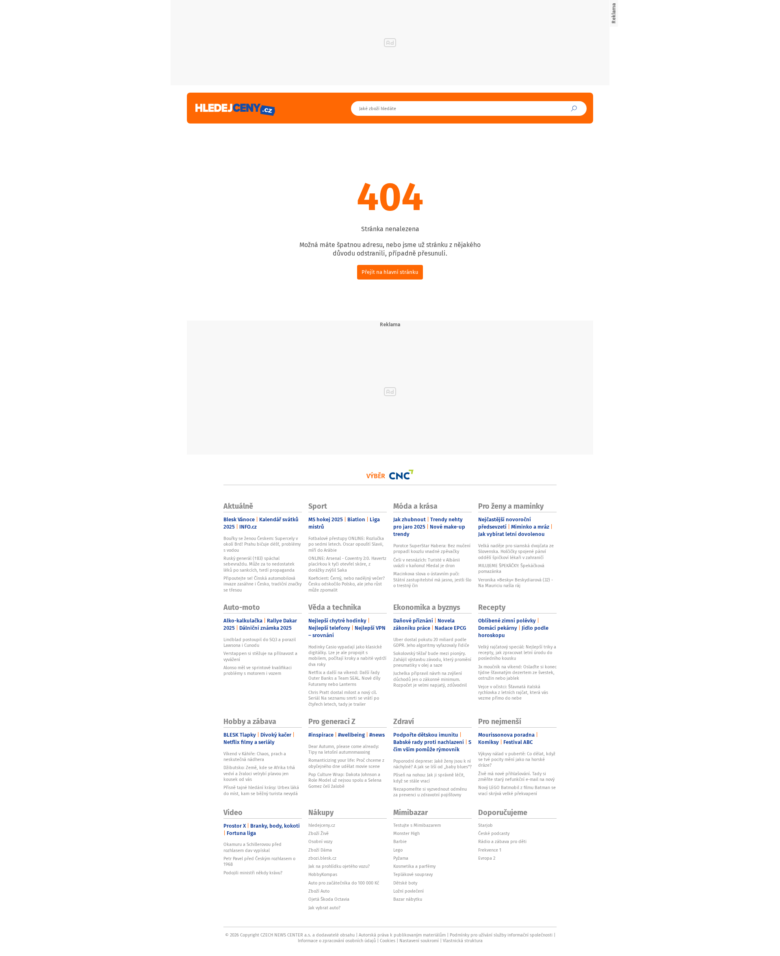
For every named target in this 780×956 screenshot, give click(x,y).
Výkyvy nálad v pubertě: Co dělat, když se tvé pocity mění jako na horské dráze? (516, 759)
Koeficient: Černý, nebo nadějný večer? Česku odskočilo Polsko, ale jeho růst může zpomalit (346, 584)
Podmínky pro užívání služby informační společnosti (501, 935)
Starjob (485, 825)
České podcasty (493, 833)
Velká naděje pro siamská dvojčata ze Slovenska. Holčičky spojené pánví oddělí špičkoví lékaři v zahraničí (516, 551)
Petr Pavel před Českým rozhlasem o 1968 (259, 861)
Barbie (400, 841)
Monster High (406, 833)
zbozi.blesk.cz (322, 858)
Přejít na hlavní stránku (390, 272)
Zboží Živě (318, 833)
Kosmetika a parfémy (414, 866)
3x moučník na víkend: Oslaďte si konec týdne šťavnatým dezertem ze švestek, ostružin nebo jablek (517, 672)
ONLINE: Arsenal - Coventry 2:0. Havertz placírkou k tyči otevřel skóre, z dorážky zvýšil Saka (347, 564)
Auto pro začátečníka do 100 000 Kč (343, 883)
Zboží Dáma (320, 850)
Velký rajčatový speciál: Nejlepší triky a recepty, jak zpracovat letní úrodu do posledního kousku (517, 653)
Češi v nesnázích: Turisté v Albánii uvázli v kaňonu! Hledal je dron (426, 563)
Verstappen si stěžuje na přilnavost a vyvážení (260, 656)
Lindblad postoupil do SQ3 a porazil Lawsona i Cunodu (259, 642)
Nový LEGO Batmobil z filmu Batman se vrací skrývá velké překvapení (517, 790)
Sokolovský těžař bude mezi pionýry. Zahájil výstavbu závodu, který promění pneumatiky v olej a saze (432, 659)
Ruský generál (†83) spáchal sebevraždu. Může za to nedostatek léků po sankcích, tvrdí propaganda (259, 564)
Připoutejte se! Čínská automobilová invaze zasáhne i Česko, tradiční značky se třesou (262, 584)
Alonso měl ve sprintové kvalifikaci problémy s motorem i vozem (257, 670)
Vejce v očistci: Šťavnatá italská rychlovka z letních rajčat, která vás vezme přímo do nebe (513, 692)
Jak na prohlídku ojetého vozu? (339, 866)
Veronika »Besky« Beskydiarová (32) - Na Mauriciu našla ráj (515, 583)
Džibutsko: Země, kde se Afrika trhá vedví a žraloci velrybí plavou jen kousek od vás (259, 773)
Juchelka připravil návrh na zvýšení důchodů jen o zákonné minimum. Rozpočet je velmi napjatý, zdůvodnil (430, 679)
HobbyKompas (322, 874)
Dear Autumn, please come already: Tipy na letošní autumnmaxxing (343, 749)
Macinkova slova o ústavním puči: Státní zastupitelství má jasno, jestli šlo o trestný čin (432, 579)
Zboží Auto (318, 891)
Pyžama (400, 858)
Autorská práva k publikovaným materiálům (402, 935)
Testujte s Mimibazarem (417, 825)
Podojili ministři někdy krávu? (252, 872)
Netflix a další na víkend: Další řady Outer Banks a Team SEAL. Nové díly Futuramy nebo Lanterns (344, 678)
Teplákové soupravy (413, 874)
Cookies (387, 940)
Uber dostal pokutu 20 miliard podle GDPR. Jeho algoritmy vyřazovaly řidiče (431, 642)
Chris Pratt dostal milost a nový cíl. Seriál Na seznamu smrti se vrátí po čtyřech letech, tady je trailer (343, 698)
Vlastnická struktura (463, 940)
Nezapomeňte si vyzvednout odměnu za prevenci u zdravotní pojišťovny (430, 792)
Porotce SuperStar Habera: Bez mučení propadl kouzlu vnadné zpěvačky (431, 548)
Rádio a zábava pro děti (502, 841)
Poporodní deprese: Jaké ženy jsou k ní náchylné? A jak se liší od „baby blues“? (432, 764)
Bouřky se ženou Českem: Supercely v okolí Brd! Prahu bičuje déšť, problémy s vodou (262, 544)
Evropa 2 (486, 858)
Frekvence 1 (489, 850)
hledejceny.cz (321, 825)
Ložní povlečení (408, 891)
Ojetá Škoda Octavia (328, 899)
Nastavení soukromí (419, 940)
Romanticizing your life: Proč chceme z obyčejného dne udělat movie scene (346, 763)
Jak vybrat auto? (324, 907)
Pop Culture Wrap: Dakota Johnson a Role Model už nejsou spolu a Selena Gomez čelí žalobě (344, 780)
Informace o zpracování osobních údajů (337, 940)
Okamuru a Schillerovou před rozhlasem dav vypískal (252, 847)
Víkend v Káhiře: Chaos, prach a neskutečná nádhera (254, 756)
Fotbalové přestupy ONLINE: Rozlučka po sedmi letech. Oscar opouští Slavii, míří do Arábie (346, 544)
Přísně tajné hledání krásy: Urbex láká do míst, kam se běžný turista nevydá (261, 790)
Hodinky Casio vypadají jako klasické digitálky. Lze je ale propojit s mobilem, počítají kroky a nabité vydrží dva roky (347, 656)
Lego (398, 850)
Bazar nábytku (407, 899)
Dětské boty (405, 883)
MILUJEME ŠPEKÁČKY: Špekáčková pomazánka (511, 568)
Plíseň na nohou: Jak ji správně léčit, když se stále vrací (429, 778)
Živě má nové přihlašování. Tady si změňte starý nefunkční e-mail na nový (516, 776)
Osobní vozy (320, 841)
